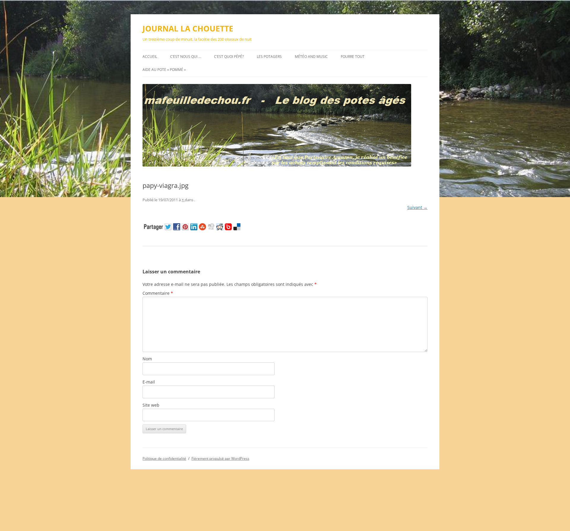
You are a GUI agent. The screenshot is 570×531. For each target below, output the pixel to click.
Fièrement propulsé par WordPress (220, 458)
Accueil (149, 56)
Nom (147, 359)
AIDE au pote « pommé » (164, 69)
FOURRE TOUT (353, 56)
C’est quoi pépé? (229, 56)
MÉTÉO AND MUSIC (311, 56)
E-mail (148, 382)
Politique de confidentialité (164, 458)
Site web (150, 405)
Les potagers (269, 56)
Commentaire (157, 293)
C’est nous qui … (185, 56)
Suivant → (417, 207)
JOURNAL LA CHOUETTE (187, 28)
